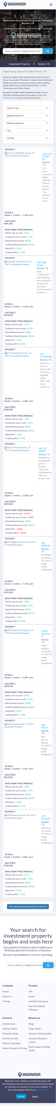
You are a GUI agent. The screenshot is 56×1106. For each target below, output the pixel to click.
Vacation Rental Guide (40, 1033)
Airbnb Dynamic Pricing (14, 1048)
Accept (21, 1096)
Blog (31, 1023)
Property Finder (10, 1033)
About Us (7, 996)
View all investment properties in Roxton (28, 906)
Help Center (35, 1028)
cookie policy (42, 1089)
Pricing (6, 1001)
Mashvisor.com (9, 98)
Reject (35, 1096)
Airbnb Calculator (11, 1043)
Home (5, 991)
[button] (27, 108)
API (30, 991)
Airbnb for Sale (10, 1038)
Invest (32, 996)
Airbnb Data (8, 1023)
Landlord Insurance (38, 1001)
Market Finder (9, 1028)
